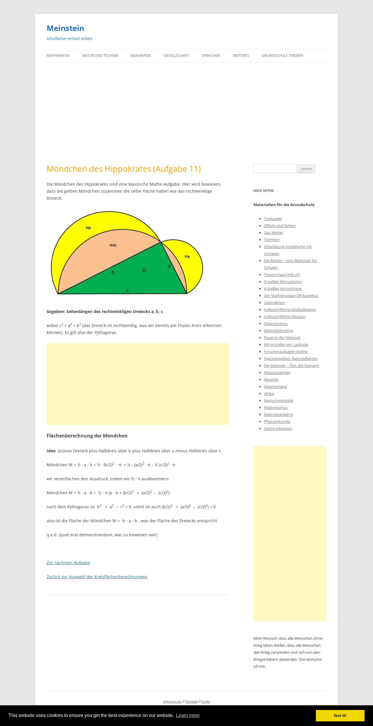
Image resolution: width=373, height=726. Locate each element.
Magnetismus (276, 323)
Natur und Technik (100, 55)
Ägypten (271, 379)
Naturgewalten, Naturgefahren (290, 358)
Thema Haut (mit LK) (282, 274)
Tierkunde (272, 218)
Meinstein (65, 28)
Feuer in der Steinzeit (282, 337)
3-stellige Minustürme (283, 281)
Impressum (172, 701)
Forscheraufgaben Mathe (286, 351)
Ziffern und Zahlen (280, 225)
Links (206, 701)
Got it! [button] (340, 715)
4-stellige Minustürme (283, 288)
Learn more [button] (188, 715)
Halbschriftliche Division (284, 316)
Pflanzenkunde (277, 421)
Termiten (272, 239)
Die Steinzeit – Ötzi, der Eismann (291, 365)
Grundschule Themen (282, 55)
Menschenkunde (278, 400)
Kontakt (192, 701)
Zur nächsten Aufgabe (68, 562)
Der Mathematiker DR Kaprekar (291, 295)
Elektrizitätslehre (278, 330)
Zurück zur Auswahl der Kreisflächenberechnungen (97, 576)
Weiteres (241, 55)
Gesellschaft (176, 55)
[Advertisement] (186, 113)
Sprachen (211, 55)
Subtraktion (274, 302)
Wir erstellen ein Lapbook (286, 344)
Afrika (269, 393)
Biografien (141, 55)
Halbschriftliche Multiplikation (290, 309)
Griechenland (275, 386)
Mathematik (58, 55)
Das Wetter (273, 232)
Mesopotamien (277, 372)
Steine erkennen (278, 428)
